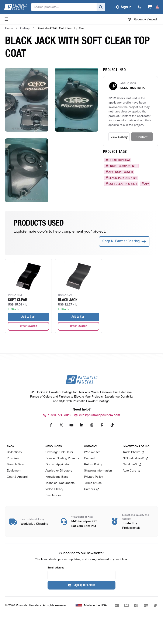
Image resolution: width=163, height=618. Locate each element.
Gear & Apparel (17, 477)
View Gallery (119, 137)
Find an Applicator (57, 464)
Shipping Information (98, 471)
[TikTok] (112, 425)
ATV (146, 183)
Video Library (54, 489)
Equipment (14, 471)
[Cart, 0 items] (153, 7)
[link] (61, 28)
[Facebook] (51, 425)
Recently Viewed (145, 19)
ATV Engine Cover (120, 171)
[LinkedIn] (81, 425)
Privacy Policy (93, 477)
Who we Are (92, 452)
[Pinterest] (102, 425)
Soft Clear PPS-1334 (122, 183)
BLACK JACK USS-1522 (122, 177)
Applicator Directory (58, 471)
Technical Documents (59, 483)
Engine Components (122, 166)
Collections (14, 452)
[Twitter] (61, 425)
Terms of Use (93, 483)
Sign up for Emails (84, 585)
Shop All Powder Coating (121, 241)
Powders (13, 458)
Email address (56, 567)
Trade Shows (131, 452)
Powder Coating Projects (62, 458)
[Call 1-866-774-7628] (139, 7)
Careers (89, 489)
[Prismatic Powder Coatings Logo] (15, 7)
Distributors (53, 495)
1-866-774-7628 (59, 415)
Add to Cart (28, 316)
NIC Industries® (133, 458)
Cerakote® (130, 464)
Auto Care (129, 471)
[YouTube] (71, 425)
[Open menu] (6, 19)
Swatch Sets (15, 464)
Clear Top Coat (119, 160)
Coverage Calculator (59, 452)
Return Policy (93, 464)
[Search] (101, 7)
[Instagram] (91, 425)
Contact (142, 137)
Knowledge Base (56, 477)
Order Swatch (28, 326)
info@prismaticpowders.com (99, 415)
